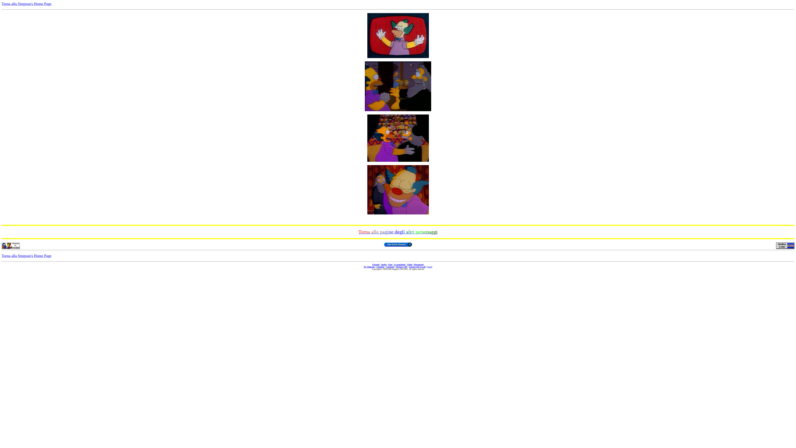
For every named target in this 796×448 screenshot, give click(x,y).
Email (429, 267)
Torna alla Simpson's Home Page (26, 4)
